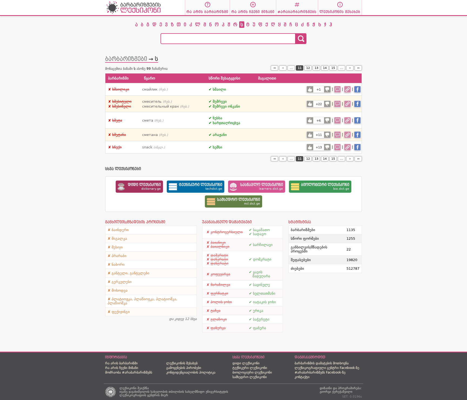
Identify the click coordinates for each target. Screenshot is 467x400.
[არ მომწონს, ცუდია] (327, 89)
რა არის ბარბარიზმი (121, 363)
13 (316, 68)
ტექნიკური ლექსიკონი (249, 368)
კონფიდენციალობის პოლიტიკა (190, 372)
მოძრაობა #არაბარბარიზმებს (128, 372)
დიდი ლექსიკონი (245, 363)
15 (333, 68)
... (291, 68)
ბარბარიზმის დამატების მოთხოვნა (322, 363)
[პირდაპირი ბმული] (347, 89)
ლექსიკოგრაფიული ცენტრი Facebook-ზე (327, 368)
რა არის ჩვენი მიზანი (121, 368)
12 (308, 68)
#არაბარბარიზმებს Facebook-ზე (320, 372)
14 (325, 68)
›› (358, 68)
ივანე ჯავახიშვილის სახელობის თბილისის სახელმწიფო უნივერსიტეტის (173, 392)
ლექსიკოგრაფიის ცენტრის (139, 395)
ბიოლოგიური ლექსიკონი (252, 372)
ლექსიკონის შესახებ (182, 363)
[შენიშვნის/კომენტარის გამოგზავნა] (337, 89)
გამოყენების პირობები (183, 368)
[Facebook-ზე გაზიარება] (357, 89)
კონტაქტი (302, 377)
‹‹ (274, 68)
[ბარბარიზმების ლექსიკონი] (133, 13)
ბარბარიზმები (126, 59)
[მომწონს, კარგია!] (309, 89)
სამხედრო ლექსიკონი (249, 377)
